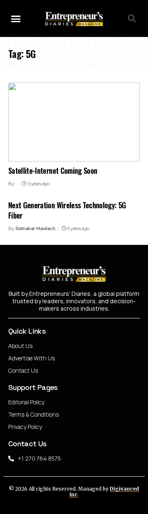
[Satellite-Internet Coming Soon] (74, 122)
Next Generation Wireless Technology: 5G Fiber (67, 210)
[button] (16, 18)
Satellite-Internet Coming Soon (52, 170)
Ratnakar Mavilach (36, 228)
